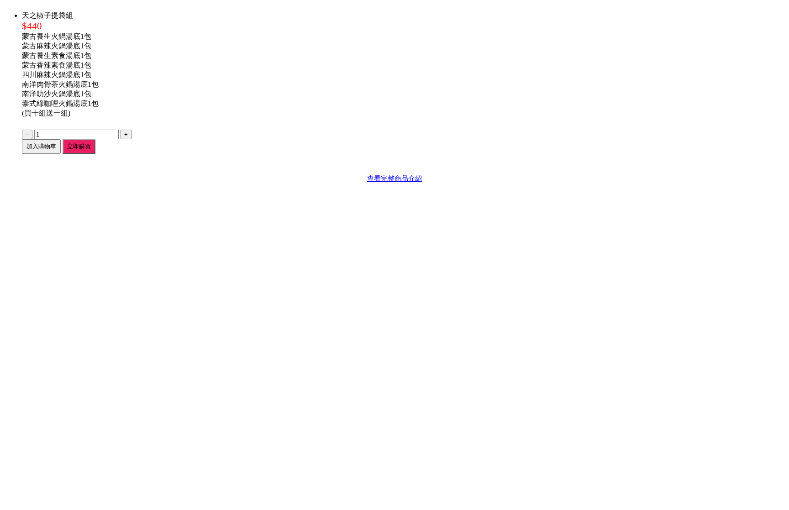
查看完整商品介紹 (394, 178)
